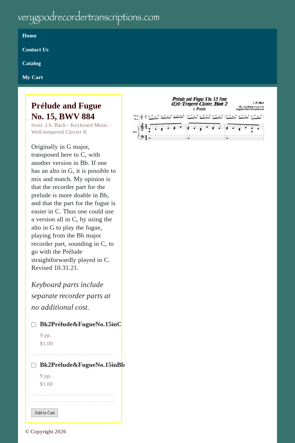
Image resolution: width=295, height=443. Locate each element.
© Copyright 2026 (45, 431)
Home (29, 35)
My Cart (32, 77)
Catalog (31, 63)
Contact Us (35, 49)
